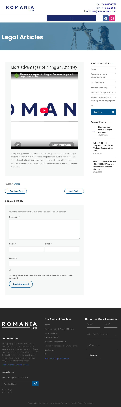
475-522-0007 (109, 7)
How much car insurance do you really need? (105, 129)
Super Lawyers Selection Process (16, 365)
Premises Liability (99, 87)
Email (48, 243)
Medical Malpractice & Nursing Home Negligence (103, 99)
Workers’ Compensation (102, 92)
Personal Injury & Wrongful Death (99, 76)
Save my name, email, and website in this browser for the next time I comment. (41, 276)
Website (13, 258)
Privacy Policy (51, 358)
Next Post (73, 191)
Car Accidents (97, 82)
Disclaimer (64, 358)
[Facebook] (106, 18)
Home (93, 69)
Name (12, 243)
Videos (17, 183)
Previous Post (17, 191)
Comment (14, 217)
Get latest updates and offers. (15, 377)
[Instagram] (112, 18)
